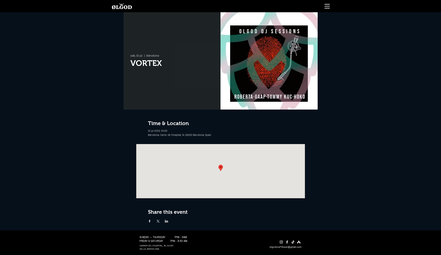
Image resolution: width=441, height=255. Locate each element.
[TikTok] (293, 242)
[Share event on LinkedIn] (166, 221)
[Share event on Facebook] (149, 221)
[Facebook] (287, 242)
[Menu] (327, 6)
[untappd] (298, 242)
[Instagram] (281, 242)
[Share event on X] (158, 221)
